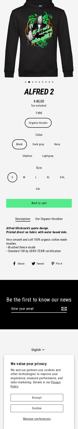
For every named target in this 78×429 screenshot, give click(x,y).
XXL (62, 177)
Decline (37, 408)
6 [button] (43, 82)
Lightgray (47, 155)
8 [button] (50, 82)
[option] (39, 39)
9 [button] (53, 82)
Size (39, 168)
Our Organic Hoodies (49, 219)
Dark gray (38, 144)
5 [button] (40, 82)
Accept (37, 398)
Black (19, 144)
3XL (38, 188)
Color (39, 135)
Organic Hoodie (38, 122)
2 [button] (29, 82)
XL (48, 177)
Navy (57, 144)
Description (22, 219)
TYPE (39, 113)
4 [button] (36, 82)
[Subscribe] (63, 309)
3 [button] (33, 82)
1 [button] (26, 82)
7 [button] (46, 82)
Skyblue (27, 155)
